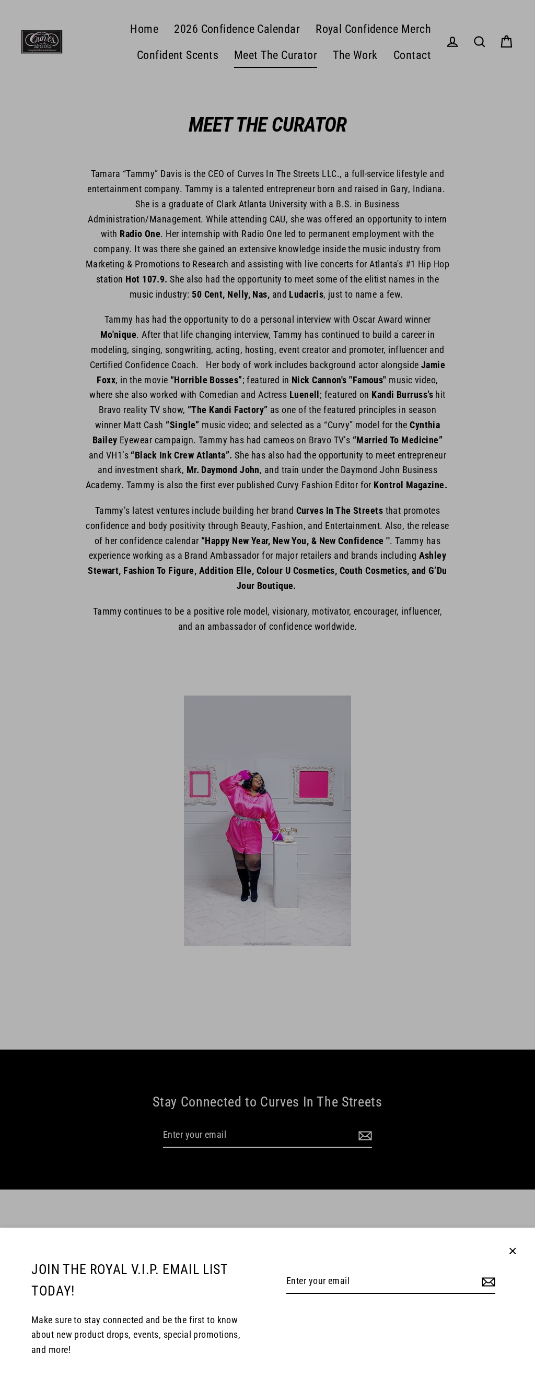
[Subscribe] (487, 1281)
